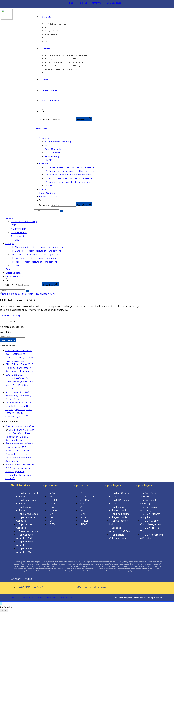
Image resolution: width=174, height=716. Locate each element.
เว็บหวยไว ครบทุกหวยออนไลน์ (20, 426)
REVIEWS (96, 3)
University (44, 138)
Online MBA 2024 (48, 196)
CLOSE (4, 610)
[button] (43, 111)
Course (17, 678)
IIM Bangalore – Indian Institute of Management (70, 171)
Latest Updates (47, 193)
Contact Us (28, 597)
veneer (9, 464)
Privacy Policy (65, 597)
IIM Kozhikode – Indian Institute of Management (70, 178)
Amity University (53, 149)
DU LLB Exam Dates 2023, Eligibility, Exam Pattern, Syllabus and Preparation (19, 368)
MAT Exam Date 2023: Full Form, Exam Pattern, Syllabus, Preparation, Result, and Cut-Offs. (20, 471)
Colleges (43, 163)
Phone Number (21, 651)
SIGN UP (84, 3)
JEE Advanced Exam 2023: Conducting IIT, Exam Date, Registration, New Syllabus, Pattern (18, 454)
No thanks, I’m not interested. (56, 713)
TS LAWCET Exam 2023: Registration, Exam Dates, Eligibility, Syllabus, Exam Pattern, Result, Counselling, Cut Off (19, 409)
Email (16, 667)
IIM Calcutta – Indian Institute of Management (68, 174)
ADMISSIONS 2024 (114, 3)
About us (15, 597)
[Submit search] (61, 210)
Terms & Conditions (46, 597)
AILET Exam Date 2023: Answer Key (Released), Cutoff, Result (18, 395)
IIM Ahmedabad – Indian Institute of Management (71, 167)
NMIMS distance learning (58, 141)
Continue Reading (10, 315)
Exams (42, 189)
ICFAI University (53, 152)
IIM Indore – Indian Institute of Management (68, 182)
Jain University (52, 156)
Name (16, 642)
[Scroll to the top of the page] (1, 603)
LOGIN (72, 3)
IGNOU (48, 145)
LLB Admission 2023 (17, 300)
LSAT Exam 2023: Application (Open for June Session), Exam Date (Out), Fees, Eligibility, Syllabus (19, 382)
